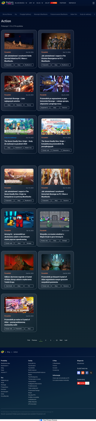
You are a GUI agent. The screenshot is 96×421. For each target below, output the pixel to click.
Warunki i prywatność (6, 414)
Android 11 (4, 372)
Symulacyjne (4, 391)
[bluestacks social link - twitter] (91, 372)
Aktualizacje (80, 363)
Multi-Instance (32, 370)
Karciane (3, 389)
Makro (30, 374)
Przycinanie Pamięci (33, 390)
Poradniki (7, 52)
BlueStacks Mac (5, 363)
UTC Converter (32, 404)
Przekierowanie (32, 386)
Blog (38, 3)
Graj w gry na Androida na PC (61, 378)
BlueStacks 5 (4, 365)
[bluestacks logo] (8, 3)
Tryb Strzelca (31, 365)
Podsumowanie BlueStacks (59, 14)
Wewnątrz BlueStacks (41, 14)
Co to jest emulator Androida (61, 380)
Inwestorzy (56, 370)
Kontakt (55, 368)
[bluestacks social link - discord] (78, 372)
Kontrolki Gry (32, 363)
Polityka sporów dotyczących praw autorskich (24, 414)
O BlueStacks (56, 363)
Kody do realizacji (85, 14)
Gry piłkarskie (5, 396)
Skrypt (30, 392)
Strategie (3, 385)
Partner (63, 3)
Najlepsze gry (4, 380)
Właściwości (20, 3)
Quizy (2, 394)
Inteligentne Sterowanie (34, 383)
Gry (30, 3)
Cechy (30, 361)
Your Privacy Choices (50, 420)
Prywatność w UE (41, 414)
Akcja (2, 382)
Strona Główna (7, 14)
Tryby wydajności (33, 388)
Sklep (50, 3)
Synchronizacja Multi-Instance (36, 372)
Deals (2, 370)
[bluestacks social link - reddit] (82, 372)
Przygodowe (4, 387)
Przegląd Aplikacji (25, 14)
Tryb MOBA (31, 368)
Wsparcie (72, 3)
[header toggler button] (93, 3)
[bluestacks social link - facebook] (86, 372)
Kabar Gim (74, 14)
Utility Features (32, 401)
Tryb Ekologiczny (33, 377)
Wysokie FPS (31, 395)
